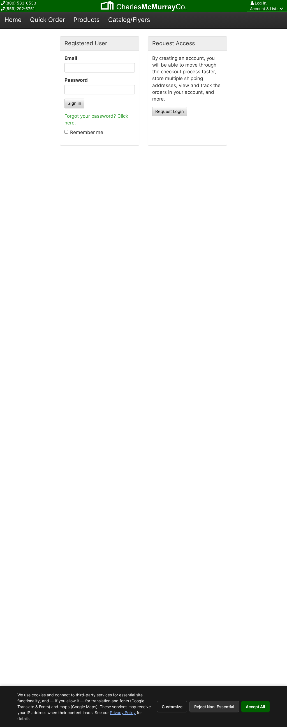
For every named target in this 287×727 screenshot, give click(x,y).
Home (13, 19)
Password (76, 80)
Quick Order (47, 19)
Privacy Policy (123, 712)
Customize (172, 706)
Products (86, 19)
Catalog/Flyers (129, 19)
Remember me (86, 132)
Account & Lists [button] (264, 6)
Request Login (169, 111)
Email (70, 58)
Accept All (255, 706)
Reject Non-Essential (214, 706)
